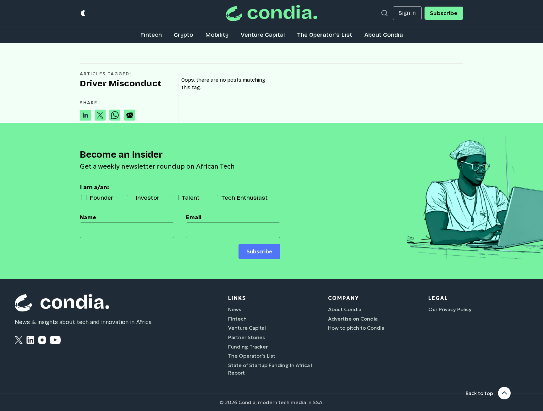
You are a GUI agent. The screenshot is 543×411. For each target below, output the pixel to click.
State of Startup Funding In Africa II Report (271, 369)
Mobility (216, 34)
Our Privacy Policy (450, 309)
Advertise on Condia (353, 319)
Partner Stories (246, 337)
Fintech (151, 34)
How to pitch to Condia (356, 328)
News (234, 309)
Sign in (407, 13)
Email (193, 217)
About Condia (383, 34)
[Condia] (271, 13)
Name (88, 217)
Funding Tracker (248, 346)
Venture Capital (263, 34)
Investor (147, 197)
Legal (438, 298)
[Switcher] (83, 13)
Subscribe (444, 13)
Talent (191, 197)
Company (343, 298)
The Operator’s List (324, 34)
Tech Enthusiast (244, 197)
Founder (101, 197)
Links (237, 298)
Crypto (183, 34)
